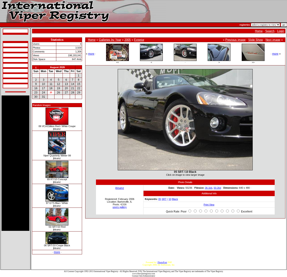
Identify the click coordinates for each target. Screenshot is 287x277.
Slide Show (255, 39)
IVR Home (9, 31)
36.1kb (208, 187)
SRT (164, 199)
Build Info (8, 50)
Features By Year (11, 76)
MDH (6, 70)
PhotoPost (162, 262)
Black (175, 199)
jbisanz (119, 188)
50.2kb (217, 187)
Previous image (235, 39)
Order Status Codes (12, 65)
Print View (209, 204)
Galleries (8, 81)
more (57, 252)
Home (259, 31)
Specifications (10, 45)
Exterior (139, 39)
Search (269, 31)
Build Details (10, 55)
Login (280, 31)
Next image (272, 39)
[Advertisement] (15, 163)
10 (170, 199)
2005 (127, 39)
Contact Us (9, 86)
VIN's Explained (11, 60)
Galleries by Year (110, 39)
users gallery (120, 207)
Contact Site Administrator (143, 276)
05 (159, 199)
